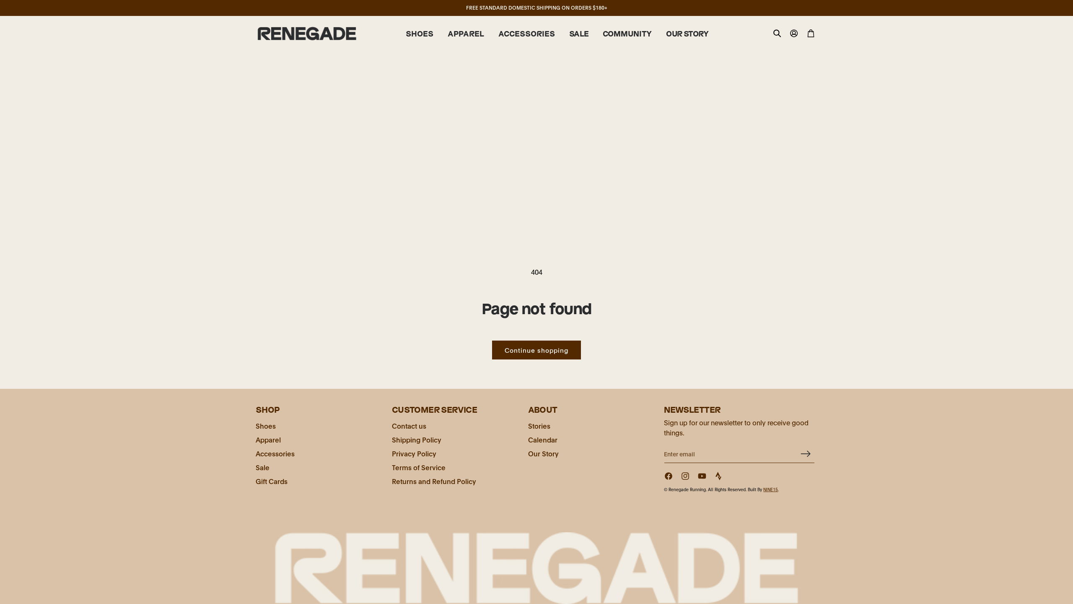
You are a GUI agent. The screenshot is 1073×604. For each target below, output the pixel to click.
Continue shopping (536, 350)
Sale (263, 467)
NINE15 (770, 489)
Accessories (275, 453)
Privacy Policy (414, 453)
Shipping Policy (416, 439)
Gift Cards (272, 480)
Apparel (268, 439)
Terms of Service (419, 467)
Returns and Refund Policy (434, 480)
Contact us (409, 425)
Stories (539, 425)
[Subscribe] (805, 453)
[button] (419, 34)
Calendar (542, 439)
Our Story (543, 453)
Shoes (266, 425)
